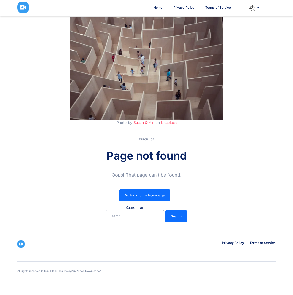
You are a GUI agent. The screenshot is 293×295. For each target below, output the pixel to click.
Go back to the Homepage (145, 195)
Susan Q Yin (143, 122)
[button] (254, 8)
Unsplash (169, 122)
